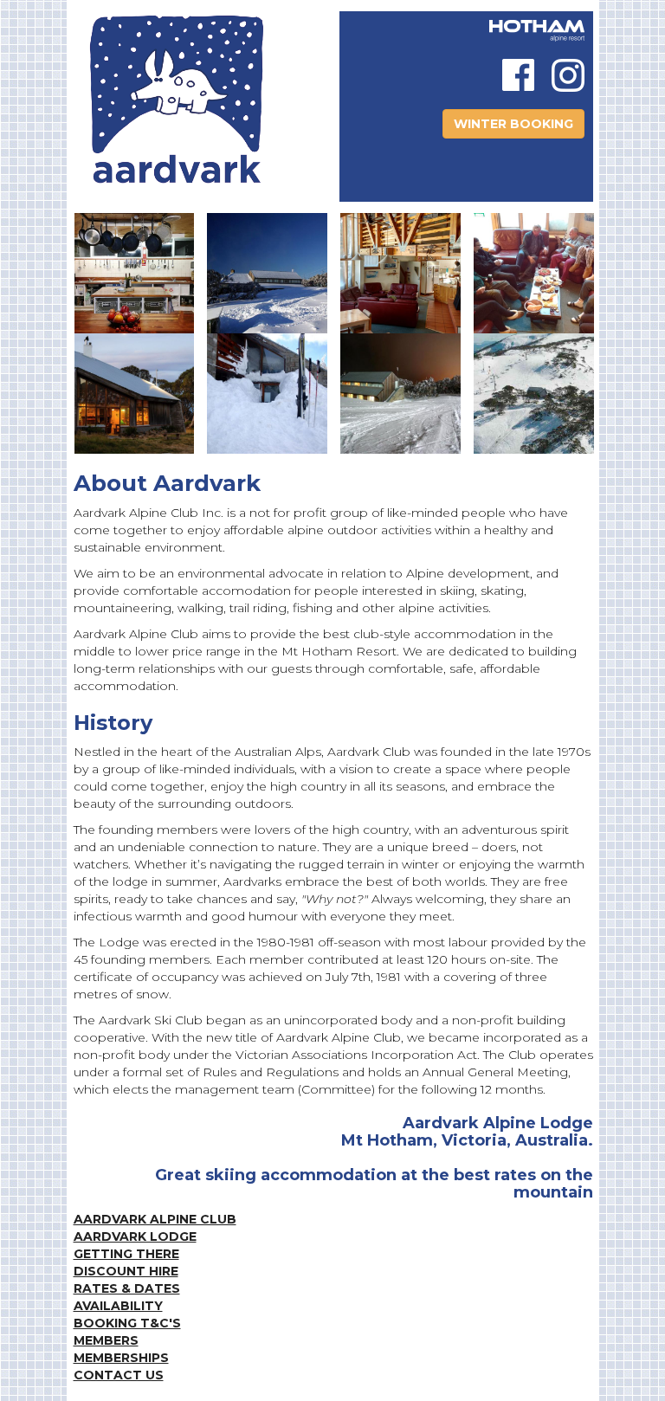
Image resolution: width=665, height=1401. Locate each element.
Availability (118, 1306)
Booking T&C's (127, 1323)
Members (106, 1340)
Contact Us (119, 1375)
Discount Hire (126, 1271)
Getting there (126, 1254)
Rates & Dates (127, 1288)
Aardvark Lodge (135, 1236)
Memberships (121, 1357)
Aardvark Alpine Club (155, 1219)
